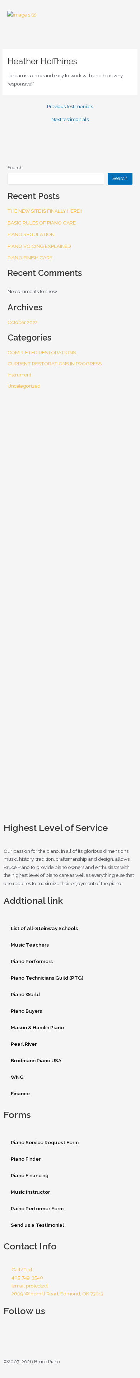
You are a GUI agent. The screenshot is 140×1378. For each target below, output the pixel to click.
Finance (20, 1093)
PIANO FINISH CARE (30, 257)
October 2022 (23, 322)
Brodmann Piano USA (36, 1060)
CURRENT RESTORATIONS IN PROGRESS (55, 363)
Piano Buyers (26, 1011)
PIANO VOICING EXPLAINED (39, 246)
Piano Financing (29, 1175)
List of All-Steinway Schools (44, 928)
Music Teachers (30, 945)
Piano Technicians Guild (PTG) (47, 978)
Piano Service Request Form (45, 1142)
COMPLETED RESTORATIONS (42, 352)
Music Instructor (30, 1192)
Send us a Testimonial (37, 1225)
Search (15, 167)
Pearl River (24, 1044)
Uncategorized (24, 386)
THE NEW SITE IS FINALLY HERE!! (45, 211)
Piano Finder (26, 1159)
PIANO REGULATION (31, 234)
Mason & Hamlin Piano (37, 1027)
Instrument (19, 375)
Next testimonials (70, 119)
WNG (17, 1077)
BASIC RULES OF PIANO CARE (42, 223)
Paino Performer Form (37, 1208)
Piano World (25, 994)
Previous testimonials (70, 106)
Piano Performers (32, 961)
